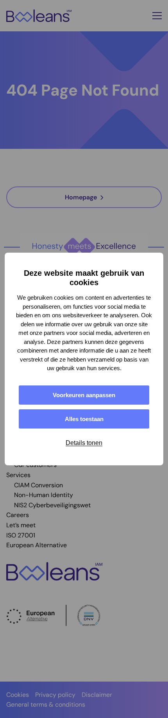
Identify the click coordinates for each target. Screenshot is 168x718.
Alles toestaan (84, 419)
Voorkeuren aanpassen (84, 395)
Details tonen (84, 442)
